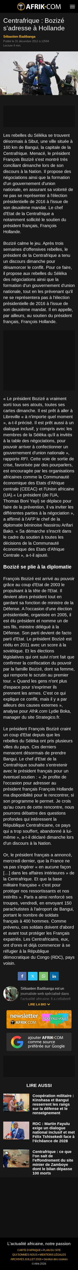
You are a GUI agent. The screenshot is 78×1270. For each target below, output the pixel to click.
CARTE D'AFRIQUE (29, 1250)
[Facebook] (22, 976)
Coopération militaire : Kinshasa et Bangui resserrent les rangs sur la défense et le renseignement (53, 1104)
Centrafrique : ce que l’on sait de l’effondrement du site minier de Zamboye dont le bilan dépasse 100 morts (52, 1162)
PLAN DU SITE (52, 1250)
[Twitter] (32, 976)
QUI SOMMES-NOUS (24, 1254)
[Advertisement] (39, 116)
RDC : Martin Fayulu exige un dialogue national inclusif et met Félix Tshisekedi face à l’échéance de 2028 (53, 1132)
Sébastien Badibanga (19, 36)
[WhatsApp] (43, 976)
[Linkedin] (54, 976)
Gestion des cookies (56, 1259)
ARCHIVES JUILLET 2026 (26, 1259)
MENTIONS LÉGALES (53, 1254)
